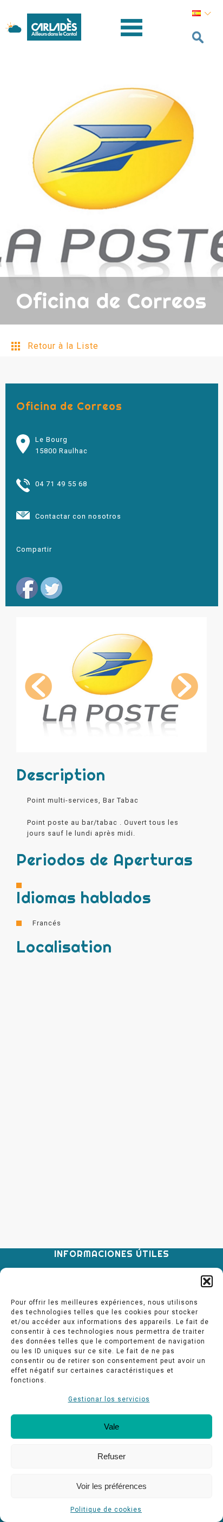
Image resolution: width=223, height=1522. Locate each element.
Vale (111, 1426)
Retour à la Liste (63, 346)
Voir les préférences (111, 1486)
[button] (206, 1281)
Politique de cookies (106, 1509)
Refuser (111, 1456)
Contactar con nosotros (78, 516)
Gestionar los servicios (109, 1399)
